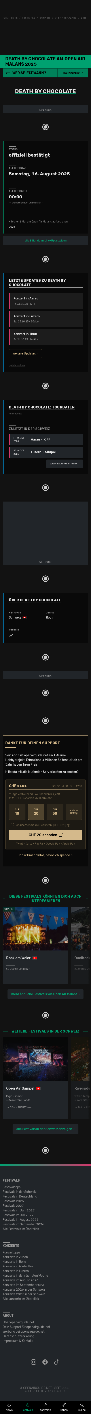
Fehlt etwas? (15, 414)
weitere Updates (24, 353)
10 (17, 812)
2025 (12, 227)
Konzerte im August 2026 (20, 1280)
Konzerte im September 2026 (23, 1285)
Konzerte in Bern (14, 1262)
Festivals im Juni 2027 (19, 1210)
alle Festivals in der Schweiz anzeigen (44, 1129)
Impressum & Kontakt (18, 1341)
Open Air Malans (65, 18)
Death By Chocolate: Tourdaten (42, 407)
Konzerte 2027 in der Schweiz (24, 1294)
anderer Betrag (74, 812)
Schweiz (45, 18)
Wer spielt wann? (29, 73)
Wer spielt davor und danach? (27, 202)
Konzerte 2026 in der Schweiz (24, 1289)
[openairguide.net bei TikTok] (57, 1362)
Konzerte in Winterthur (18, 1266)
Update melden (17, 365)
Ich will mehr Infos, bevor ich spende (44, 855)
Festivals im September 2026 (23, 1224)
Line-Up (86, 18)
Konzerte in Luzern (16, 1271)
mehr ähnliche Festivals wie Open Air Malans (44, 994)
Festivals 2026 (13, 1201)
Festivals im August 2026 (20, 1220)
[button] (73, 73)
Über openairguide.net (18, 1322)
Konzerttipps (11, 1252)
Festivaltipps (12, 1187)
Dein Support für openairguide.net (26, 1327)
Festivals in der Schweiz (19, 1192)
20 (36, 812)
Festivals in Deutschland (20, 1196)
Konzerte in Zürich (15, 1257)
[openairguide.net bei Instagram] (34, 1362)
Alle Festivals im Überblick (21, 1229)
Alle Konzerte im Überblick (21, 1299)
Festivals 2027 (13, 1206)
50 (55, 812)
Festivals (28, 18)
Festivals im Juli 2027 (18, 1215)
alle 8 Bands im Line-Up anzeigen (45, 240)
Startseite (11, 18)
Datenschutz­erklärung (18, 1336)
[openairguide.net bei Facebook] (45, 1362)
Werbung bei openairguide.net (23, 1332)
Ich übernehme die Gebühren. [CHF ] (41, 825)
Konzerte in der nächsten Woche (25, 1276)
